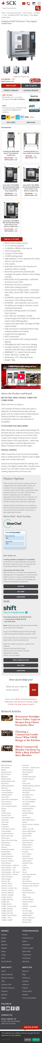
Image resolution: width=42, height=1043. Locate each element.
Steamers (25, 888)
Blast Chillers (6, 774)
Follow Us (25, 984)
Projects (25, 988)
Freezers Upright (7, 895)
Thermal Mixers (28, 899)
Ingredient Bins (27, 808)
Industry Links (6, 984)
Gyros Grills (26, 783)
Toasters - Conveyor (29, 906)
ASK (34, 690)
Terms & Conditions (29, 998)
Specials (4, 994)
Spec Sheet (11, 122)
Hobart (3, 938)
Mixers (24, 822)
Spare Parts (26, 951)
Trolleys (25, 908)
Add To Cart (11, 86)
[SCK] (8, 3)
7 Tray (4, 15)
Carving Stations (7, 792)
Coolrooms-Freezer (8, 829)
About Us (25, 971)
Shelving (25, 867)
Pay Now (34, 100)
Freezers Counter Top (9, 888)
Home (3, 13)
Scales (24, 865)
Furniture (25, 765)
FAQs (3, 981)
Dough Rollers (6, 854)
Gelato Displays (27, 770)
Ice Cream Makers (28, 802)
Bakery (3, 770)
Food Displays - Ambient (10, 865)
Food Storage (6, 879)
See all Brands (6, 961)
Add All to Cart (11, 239)
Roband (4, 948)
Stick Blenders (27, 890)
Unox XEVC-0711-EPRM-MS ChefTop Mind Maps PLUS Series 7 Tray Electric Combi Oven (11, 223)
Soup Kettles (26, 877)
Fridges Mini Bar (7, 913)
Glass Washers (27, 772)
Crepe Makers (6, 831)
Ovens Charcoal (28, 829)
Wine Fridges (27, 920)
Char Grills (5, 797)
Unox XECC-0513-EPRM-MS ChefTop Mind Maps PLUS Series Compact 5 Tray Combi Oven (11, 188)
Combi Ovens (27, 13)
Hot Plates (26, 792)
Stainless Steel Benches (30, 883)
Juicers (24, 815)
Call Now (20, 591)
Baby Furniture (6, 765)
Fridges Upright (6, 920)
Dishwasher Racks (7, 849)
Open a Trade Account (21, 660)
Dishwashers (6, 852)
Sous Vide (25, 879)
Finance (25, 934)
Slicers (24, 872)
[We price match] (35, 80)
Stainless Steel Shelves (30, 886)
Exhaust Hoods (6, 858)
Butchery (4, 788)
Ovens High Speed (29, 831)
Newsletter (26, 945)
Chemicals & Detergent (9, 799)
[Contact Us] (23, 3)
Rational (4, 945)
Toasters (25, 904)
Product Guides (27, 948)
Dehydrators (5, 842)
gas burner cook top (25, 702)
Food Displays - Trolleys (9, 874)
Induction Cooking (28, 806)
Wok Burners (27, 922)
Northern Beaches (7, 988)
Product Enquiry (11, 90)
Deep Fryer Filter (7, 836)
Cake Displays (6, 790)
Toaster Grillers (27, 902)
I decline (28, 1040)
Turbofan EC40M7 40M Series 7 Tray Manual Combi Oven (11, 153)
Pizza (24, 838)
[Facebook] (13, 1008)
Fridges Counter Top (8, 906)
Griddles (25, 774)
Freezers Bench (6, 883)
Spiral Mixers (27, 881)
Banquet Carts (6, 772)
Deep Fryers (5, 838)
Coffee (3, 811)
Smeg (3, 955)
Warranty (25, 961)
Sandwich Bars (27, 863)
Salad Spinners (27, 858)
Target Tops (26, 897)
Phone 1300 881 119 (8, 1019)
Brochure (31, 122)
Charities (25, 981)
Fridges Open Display (9, 915)
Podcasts (4, 991)
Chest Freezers (6, 802)
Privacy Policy (27, 991)
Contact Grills (6, 815)
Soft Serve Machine (29, 874)
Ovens (24, 827)
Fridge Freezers (6, 897)
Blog (23, 974)
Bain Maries (5, 767)
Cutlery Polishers (7, 833)
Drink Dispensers (7, 856)
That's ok (36, 1040)
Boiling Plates (6, 779)
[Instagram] (3, 1008)
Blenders (4, 777)
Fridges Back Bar (7, 899)
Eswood (4, 934)
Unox (3, 958)
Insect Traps (26, 811)
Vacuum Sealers (28, 913)
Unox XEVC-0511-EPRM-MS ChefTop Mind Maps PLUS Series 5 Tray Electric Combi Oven (31, 188)
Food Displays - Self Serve (10, 872)
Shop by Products (7, 978)
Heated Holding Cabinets (31, 786)
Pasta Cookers (27, 833)
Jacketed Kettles (28, 813)
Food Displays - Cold (8, 867)
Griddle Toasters (28, 779)
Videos (3, 998)
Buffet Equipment (7, 786)
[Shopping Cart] (33, 3)
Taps (24, 895)
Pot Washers (26, 847)
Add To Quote (31, 86)
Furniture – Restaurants (31, 767)
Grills (24, 781)
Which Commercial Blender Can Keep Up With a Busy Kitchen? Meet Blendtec (27, 751)
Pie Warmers (26, 836)
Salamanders (27, 861)
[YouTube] (8, 1008)
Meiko (3, 941)
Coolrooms (5, 827)
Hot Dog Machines (28, 790)
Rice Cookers (26, 854)
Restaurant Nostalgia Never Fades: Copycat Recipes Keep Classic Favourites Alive (27, 720)
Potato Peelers (27, 845)
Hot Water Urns (27, 795)
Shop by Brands (7, 974)
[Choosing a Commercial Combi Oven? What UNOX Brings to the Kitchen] (7, 734)
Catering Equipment (14, 13)
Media (24, 941)
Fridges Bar (5, 902)
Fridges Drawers (7, 908)
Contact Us (26, 978)
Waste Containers (28, 917)
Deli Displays (6, 845)
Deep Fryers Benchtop (9, 840)
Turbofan (36, 13)
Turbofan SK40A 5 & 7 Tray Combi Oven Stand (31, 152)
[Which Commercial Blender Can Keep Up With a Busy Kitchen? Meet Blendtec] (7, 749)
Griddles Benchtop (29, 777)
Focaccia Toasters (7, 861)
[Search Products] (38, 8)
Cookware (4, 824)
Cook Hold (5, 820)
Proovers (25, 852)
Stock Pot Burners (28, 892)
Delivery (4, 847)
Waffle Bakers (27, 915)
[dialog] (21, 1037)
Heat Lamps (26, 788)
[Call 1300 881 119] (28, 3)
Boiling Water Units (8, 781)
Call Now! (21, 665)
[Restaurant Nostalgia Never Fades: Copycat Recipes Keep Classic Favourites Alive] (7, 719)
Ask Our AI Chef (31, 1027)
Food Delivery (6, 863)
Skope (3, 951)
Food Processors (7, 877)
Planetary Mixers (28, 840)
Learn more (21, 597)
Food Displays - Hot (8, 870)
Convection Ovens (7, 817)
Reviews (25, 994)
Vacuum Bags (27, 911)
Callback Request (30, 90)
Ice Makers (26, 804)
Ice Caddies (26, 797)
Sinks (24, 870)
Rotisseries (26, 856)
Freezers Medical (7, 892)
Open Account (34, 110)
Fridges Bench (6, 904)
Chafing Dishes (6, 795)
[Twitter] (17, 1008)
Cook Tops (5, 822)
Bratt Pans (5, 783)
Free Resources (27, 938)
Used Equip (26, 958)
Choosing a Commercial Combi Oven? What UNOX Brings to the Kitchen (27, 736)
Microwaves (26, 817)
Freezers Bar (5, 881)
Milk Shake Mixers (28, 820)
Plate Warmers (27, 842)
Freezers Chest (6, 886)
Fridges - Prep (6, 917)
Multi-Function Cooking (30, 824)
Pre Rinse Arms (27, 849)
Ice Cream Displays (29, 799)
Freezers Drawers (7, 890)
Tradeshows (26, 955)
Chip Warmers (6, 804)
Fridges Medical (7, 911)
